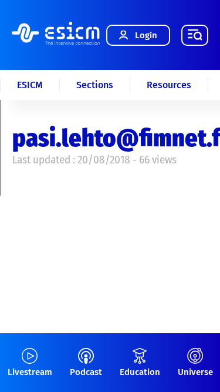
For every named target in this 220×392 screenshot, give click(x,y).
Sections (94, 85)
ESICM (30, 85)
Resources (169, 85)
